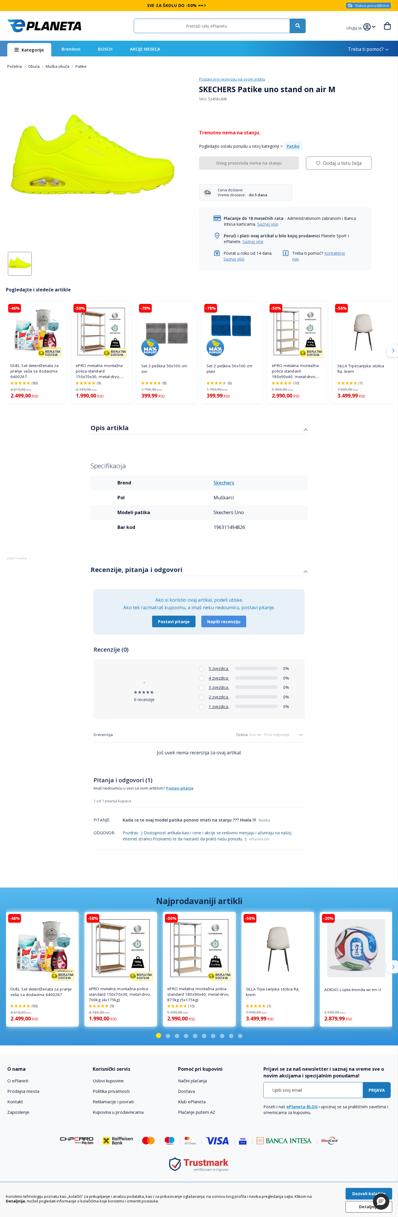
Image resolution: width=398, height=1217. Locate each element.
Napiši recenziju (223, 621)
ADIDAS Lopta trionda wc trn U (352, 989)
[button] (354, 27)
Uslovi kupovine (108, 1081)
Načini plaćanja (192, 1081)
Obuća (34, 66)
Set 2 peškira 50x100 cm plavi (229, 368)
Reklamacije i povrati (113, 1101)
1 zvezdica (219, 706)
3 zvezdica (219, 687)
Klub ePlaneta (192, 1101)
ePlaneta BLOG (302, 1106)
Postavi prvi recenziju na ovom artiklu (232, 79)
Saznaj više (267, 224)
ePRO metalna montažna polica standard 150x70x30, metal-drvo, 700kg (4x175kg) (99, 371)
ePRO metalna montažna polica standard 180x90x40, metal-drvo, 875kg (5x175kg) (295, 371)
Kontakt (15, 1101)
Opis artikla (110, 427)
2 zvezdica (219, 697)
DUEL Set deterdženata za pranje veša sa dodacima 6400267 (34, 371)
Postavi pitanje (174, 621)
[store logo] (44, 25)
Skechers (224, 483)
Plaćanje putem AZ (196, 1112)
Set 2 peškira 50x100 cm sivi (164, 368)
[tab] (199, 428)
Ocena (242, 734)
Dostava (186, 1091)
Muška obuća (58, 66)
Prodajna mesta (23, 1091)
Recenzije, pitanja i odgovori (136, 569)
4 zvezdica (219, 678)
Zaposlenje (18, 1112)
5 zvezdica (219, 668)
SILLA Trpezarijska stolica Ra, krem (360, 368)
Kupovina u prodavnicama (118, 1112)
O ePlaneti (17, 1081)
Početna (15, 66)
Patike (81, 66)
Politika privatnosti (111, 1091)
